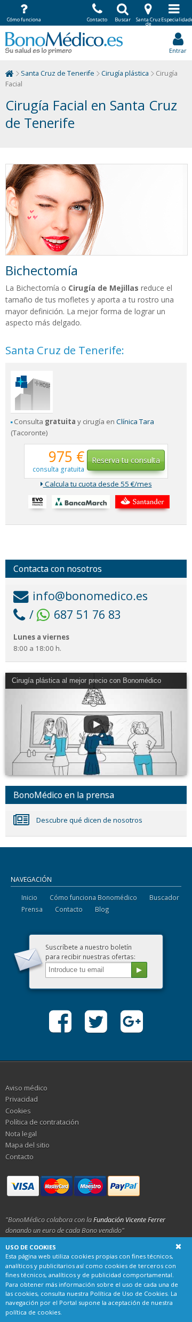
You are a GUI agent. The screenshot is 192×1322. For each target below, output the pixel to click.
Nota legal (21, 1133)
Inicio (29, 897)
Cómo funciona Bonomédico (93, 897)
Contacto (69, 909)
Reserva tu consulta (126, 460)
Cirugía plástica (125, 73)
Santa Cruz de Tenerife (57, 73)
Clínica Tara (135, 421)
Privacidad (21, 1099)
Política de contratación (42, 1122)
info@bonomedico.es (90, 595)
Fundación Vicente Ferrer (129, 1219)
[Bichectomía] (96, 209)
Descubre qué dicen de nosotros (88, 820)
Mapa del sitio (27, 1145)
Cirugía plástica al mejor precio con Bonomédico (86, 680)
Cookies (18, 1111)
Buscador (164, 897)
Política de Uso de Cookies (128, 1293)
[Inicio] (9, 73)
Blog (102, 909)
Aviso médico (26, 1088)
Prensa (32, 909)
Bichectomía (41, 270)
